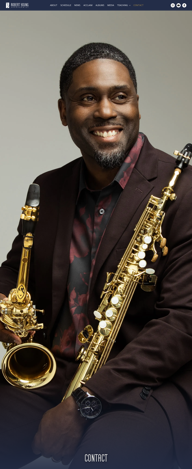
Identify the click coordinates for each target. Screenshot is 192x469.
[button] (124, 5)
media (110, 5)
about (53, 5)
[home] (17, 5)
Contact (138, 5)
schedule (65, 5)
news (77, 5)
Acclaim (87, 5)
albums (100, 5)
